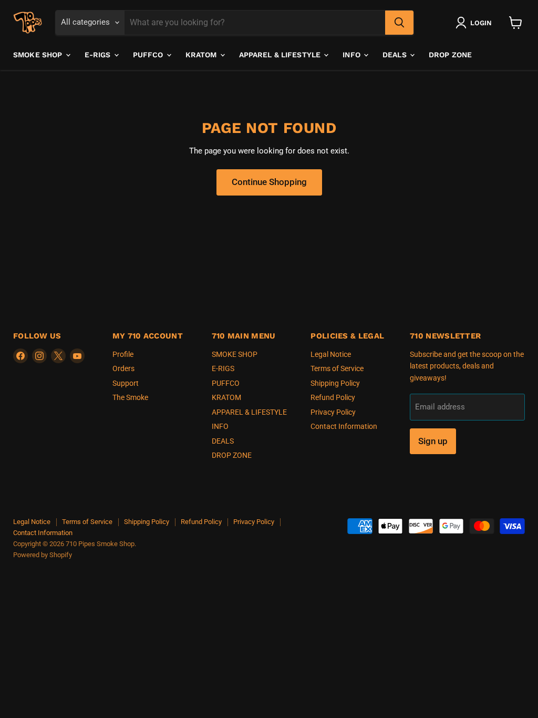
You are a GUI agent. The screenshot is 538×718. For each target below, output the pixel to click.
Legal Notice (331, 354)
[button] (476, 22)
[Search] (399, 23)
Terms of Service (337, 368)
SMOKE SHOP (39, 54)
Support (125, 383)
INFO (353, 54)
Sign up (433, 441)
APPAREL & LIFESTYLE (281, 54)
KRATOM (202, 54)
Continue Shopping (269, 182)
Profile (122, 354)
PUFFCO (149, 54)
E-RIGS (99, 54)
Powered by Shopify (42, 555)
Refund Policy (333, 397)
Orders (123, 368)
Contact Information (344, 426)
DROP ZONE (450, 54)
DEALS (395, 54)
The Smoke (130, 397)
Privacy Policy (333, 412)
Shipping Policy (335, 383)
